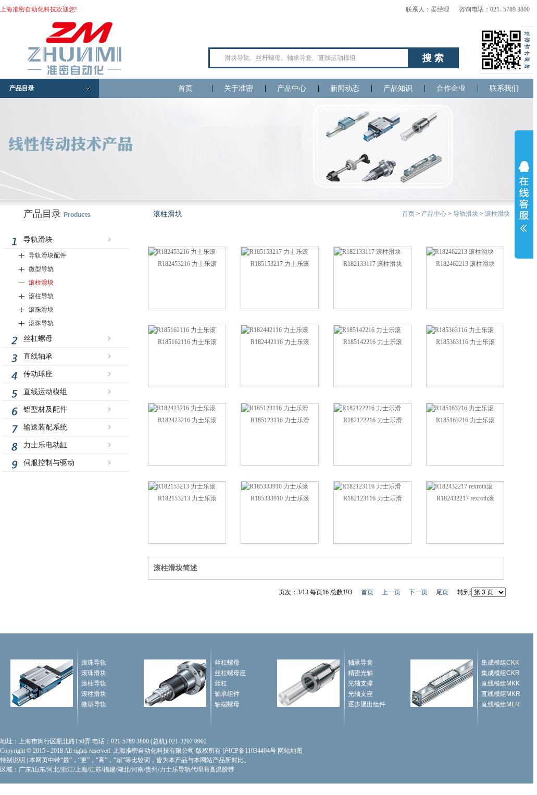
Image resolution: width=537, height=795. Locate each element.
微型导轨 (41, 269)
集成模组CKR (500, 673)
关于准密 (238, 88)
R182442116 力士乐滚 (280, 342)
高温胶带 (221, 769)
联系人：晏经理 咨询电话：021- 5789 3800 (468, 9)
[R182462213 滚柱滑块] (460, 251)
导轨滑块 (38, 239)
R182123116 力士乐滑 (372, 498)
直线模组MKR (500, 694)
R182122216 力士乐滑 (372, 420)
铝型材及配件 (45, 409)
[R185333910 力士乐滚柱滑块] (274, 486)
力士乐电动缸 (45, 445)
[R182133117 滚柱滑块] (367, 251)
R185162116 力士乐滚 (187, 342)
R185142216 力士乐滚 (372, 342)
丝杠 (221, 683)
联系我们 (504, 88)
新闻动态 (344, 88)
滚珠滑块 (41, 309)
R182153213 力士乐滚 (187, 498)
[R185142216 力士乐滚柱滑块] (367, 330)
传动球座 (38, 374)
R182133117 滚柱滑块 (372, 263)
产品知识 (398, 88)
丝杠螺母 (38, 339)
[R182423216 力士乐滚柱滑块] (182, 408)
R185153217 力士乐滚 (280, 263)
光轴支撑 (360, 683)
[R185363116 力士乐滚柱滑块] (460, 330)
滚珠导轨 (41, 323)
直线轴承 (38, 356)
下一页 (418, 592)
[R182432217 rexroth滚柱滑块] (460, 486)
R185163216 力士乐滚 (465, 420)
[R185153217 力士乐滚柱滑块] (274, 251)
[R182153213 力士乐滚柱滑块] (182, 486)
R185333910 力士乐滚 (280, 498)
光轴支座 (360, 694)
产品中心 (291, 88)
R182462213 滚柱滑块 (465, 263)
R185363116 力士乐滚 (465, 342)
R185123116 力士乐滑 (280, 420)
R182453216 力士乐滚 (187, 263)
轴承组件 (227, 694)
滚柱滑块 (41, 282)
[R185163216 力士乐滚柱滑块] (460, 408)
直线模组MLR (500, 704)
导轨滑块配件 (47, 255)
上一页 (391, 592)
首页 (185, 88)
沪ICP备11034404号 (249, 750)
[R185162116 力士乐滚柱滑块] (182, 330)
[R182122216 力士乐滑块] (367, 408)
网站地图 (290, 750)
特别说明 (12, 760)
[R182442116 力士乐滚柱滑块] (274, 330)
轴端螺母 (227, 704)
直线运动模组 (45, 392)
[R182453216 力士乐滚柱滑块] (182, 251)
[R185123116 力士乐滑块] (274, 408)
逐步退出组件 (366, 704)
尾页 (442, 592)
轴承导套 (360, 662)
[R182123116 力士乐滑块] (367, 486)
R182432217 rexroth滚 (465, 498)
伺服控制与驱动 (48, 463)
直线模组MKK (500, 683)
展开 (524, 196)
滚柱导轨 (41, 296)
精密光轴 (360, 673)
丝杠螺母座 (230, 673)
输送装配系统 (45, 427)
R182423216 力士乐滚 (187, 420)
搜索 (434, 58)
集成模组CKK (500, 662)
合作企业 (451, 88)
